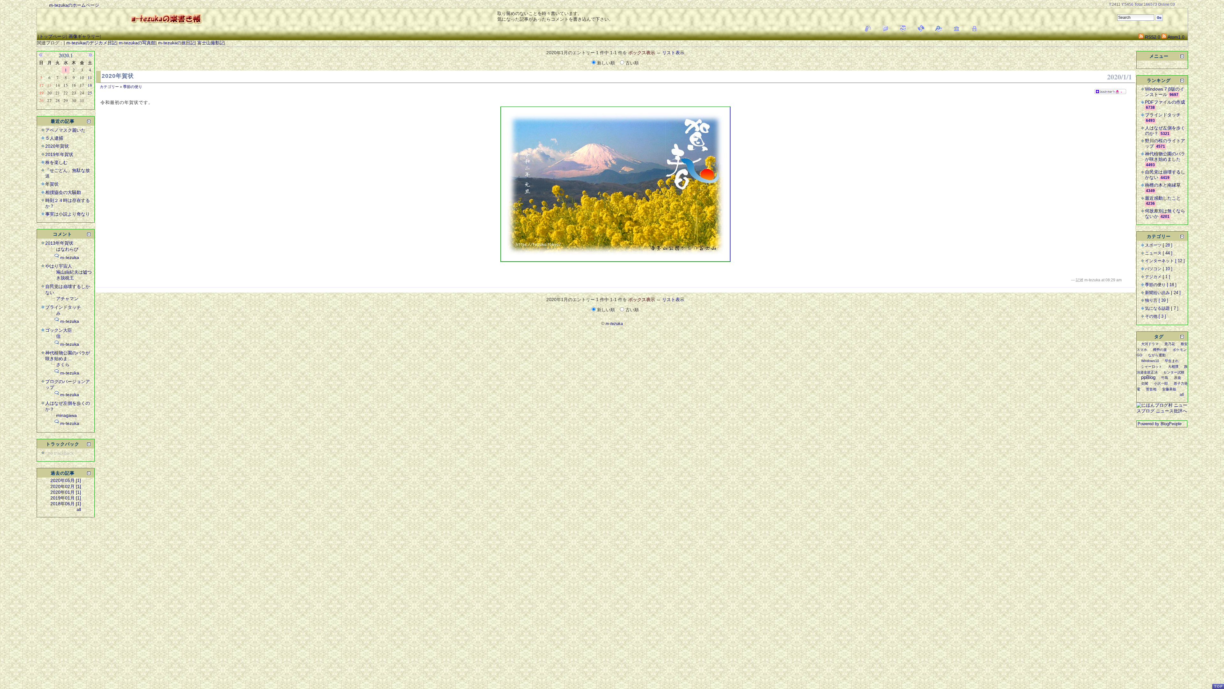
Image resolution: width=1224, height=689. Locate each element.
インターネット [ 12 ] (1165, 261)
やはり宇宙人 (58, 266)
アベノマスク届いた (65, 130)
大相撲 (1173, 366)
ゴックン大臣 (58, 330)
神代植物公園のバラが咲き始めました (1165, 156)
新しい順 (606, 62)
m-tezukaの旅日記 (176, 42)
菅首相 (1151, 389)
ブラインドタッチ (63, 307)
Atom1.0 (1175, 37)
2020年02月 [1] (65, 486)
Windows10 (1150, 361)
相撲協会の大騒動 (63, 192)
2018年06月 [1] (65, 503)
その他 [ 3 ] (1155, 316)
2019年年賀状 (59, 154)
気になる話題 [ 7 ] (1161, 308)
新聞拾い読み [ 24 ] (1163, 293)
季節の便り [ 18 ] (1161, 285)
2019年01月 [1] (65, 497)
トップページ (52, 36)
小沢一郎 (1161, 383)
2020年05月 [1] (65, 480)
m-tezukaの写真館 (137, 42)
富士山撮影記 (210, 42)
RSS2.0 (1152, 37)
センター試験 (1173, 372)
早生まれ (1172, 361)
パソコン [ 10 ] (1158, 269)
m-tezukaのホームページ (74, 5)
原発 (1177, 378)
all (78, 509)
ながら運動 (1157, 355)
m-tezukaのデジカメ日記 (91, 42)
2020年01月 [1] (65, 492)
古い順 (631, 62)
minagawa (66, 415)
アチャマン (67, 298)
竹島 (1164, 378)
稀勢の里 (1160, 350)
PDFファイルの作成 (1165, 102)
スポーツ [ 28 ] (1158, 245)
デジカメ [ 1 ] (1157, 277)
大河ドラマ (1150, 344)
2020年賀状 (118, 76)
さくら (62, 364)
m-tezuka (69, 257)
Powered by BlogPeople (1160, 424)
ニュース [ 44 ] (1158, 253)
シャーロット (1151, 366)
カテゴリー (109, 87)
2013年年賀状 (59, 243)
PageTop (1218, 686)
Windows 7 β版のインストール (1164, 91)
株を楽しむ (56, 162)
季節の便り (132, 87)
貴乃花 (1169, 344)
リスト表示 (673, 52)
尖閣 (1144, 383)
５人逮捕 (54, 138)
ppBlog (1148, 377)
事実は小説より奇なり (67, 214)
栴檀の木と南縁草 (1163, 185)
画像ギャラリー (84, 36)
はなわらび (67, 249)
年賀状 (52, 184)
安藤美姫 (1169, 389)
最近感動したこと (1163, 198)
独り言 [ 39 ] (1156, 300)
